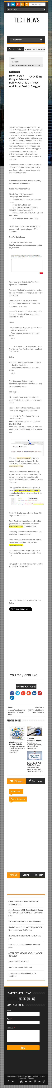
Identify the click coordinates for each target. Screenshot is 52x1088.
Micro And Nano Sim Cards (18, 962)
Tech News (27, 19)
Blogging (15, 62)
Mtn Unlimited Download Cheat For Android (24, 922)
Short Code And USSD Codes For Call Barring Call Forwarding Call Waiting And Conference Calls (25, 913)
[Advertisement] (22, 107)
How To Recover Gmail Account (20, 968)
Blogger (31, 1078)
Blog (11, 71)
